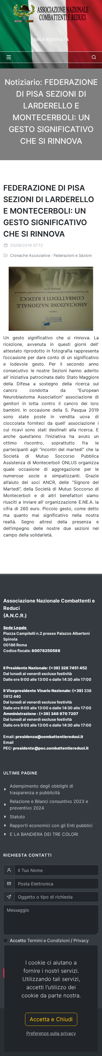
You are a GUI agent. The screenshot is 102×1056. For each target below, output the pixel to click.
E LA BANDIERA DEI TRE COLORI (44, 834)
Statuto (17, 816)
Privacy (81, 940)
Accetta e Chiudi (51, 1019)
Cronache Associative (30, 255)
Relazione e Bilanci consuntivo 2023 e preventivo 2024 (49, 805)
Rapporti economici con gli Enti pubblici (51, 825)
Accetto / (49, 940)
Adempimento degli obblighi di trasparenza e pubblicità (41, 789)
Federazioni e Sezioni (73, 255)
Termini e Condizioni (48, 940)
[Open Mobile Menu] (9, 57)
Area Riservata (51, 39)
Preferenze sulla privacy (51, 1033)
